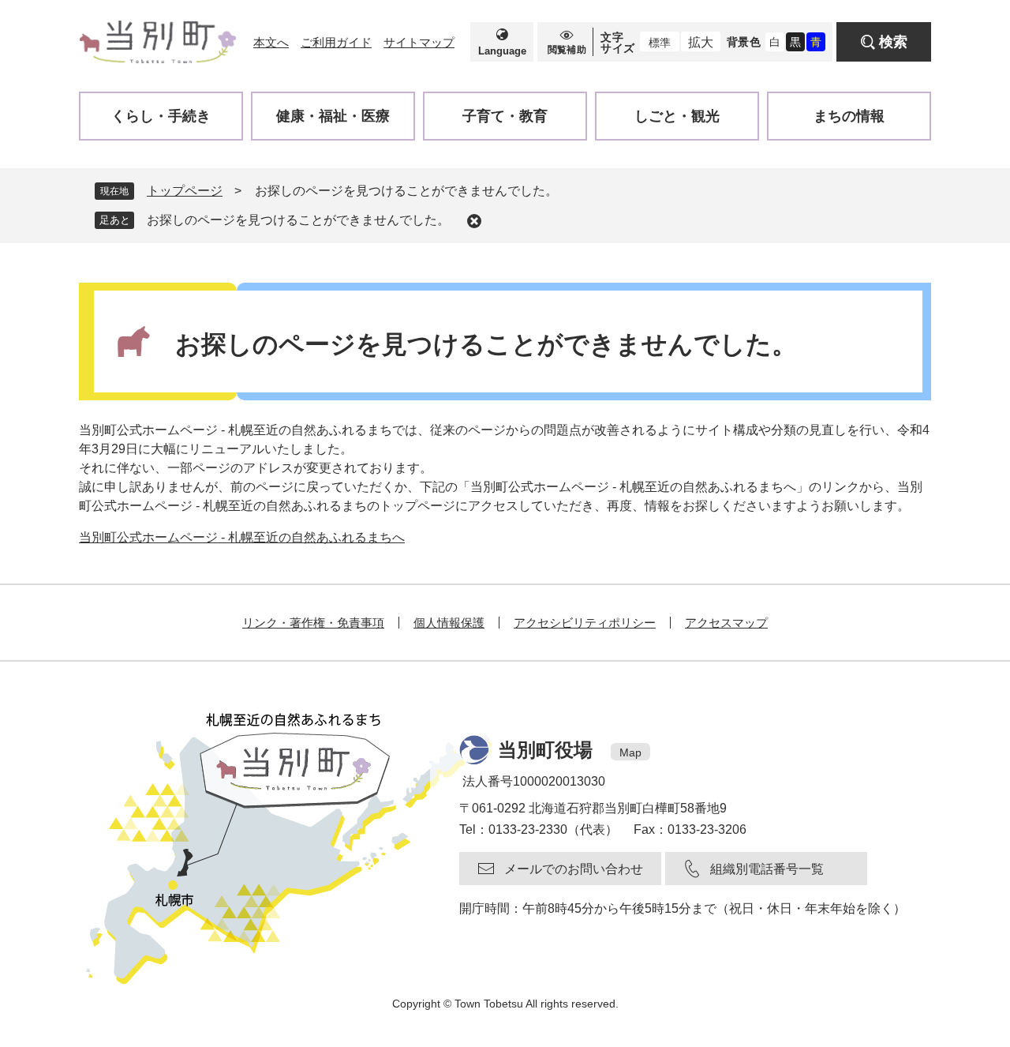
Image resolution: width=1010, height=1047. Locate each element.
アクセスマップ (726, 622)
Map (630, 752)
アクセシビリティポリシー (585, 622)
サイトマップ (418, 42)
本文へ (271, 42)
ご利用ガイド (336, 42)
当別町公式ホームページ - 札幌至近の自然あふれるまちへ (242, 537)
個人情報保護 (448, 622)
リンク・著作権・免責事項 (313, 622)
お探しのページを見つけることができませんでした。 (298, 220)
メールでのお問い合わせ (573, 869)
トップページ (185, 190)
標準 (660, 42)
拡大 (700, 42)
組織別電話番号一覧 (767, 869)
